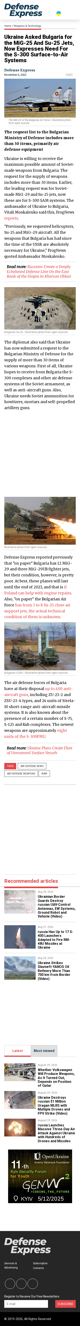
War (44, 773)
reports (11, 218)
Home (7, 25)
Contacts (38, 1268)
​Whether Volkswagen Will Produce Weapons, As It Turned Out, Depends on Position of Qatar (56, 1078)
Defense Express (19, 70)
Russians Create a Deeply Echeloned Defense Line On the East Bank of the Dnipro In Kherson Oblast (39, 271)
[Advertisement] (40, 453)
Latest (17, 1051)
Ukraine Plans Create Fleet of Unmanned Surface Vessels (39, 750)
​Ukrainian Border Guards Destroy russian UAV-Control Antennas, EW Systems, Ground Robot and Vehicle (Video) (57, 906)
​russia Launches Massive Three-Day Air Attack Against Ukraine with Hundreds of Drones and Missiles (56, 1133)
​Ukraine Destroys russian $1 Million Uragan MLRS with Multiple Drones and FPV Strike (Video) (54, 1105)
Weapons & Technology (27, 25)
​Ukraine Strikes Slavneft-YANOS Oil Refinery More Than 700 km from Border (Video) (54, 971)
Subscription (40, 1263)
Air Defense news (32, 766)
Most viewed (44, 1051)
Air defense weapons (21, 773)
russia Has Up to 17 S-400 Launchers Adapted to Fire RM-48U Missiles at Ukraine (55, 940)
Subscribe (65, 1304)
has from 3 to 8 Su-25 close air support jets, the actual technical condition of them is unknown (37, 611)
